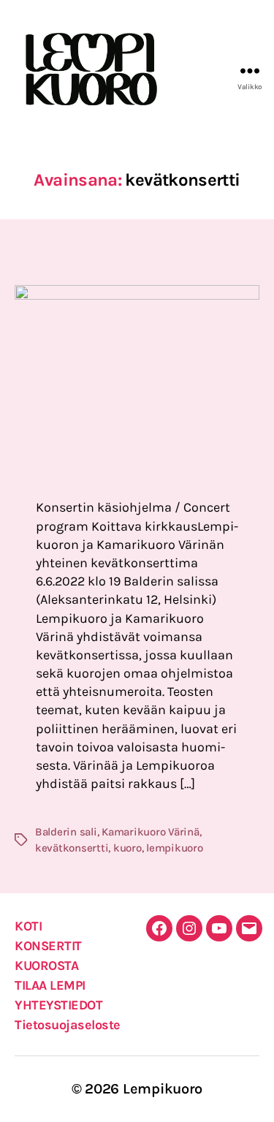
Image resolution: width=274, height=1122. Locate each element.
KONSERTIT (48, 946)
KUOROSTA (46, 966)
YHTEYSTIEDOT (58, 1005)
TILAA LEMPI (50, 985)
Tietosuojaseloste (68, 1025)
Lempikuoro (162, 1088)
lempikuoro (174, 847)
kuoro (127, 847)
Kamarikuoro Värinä (150, 831)
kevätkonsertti (71, 847)
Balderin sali (66, 831)
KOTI (28, 926)
